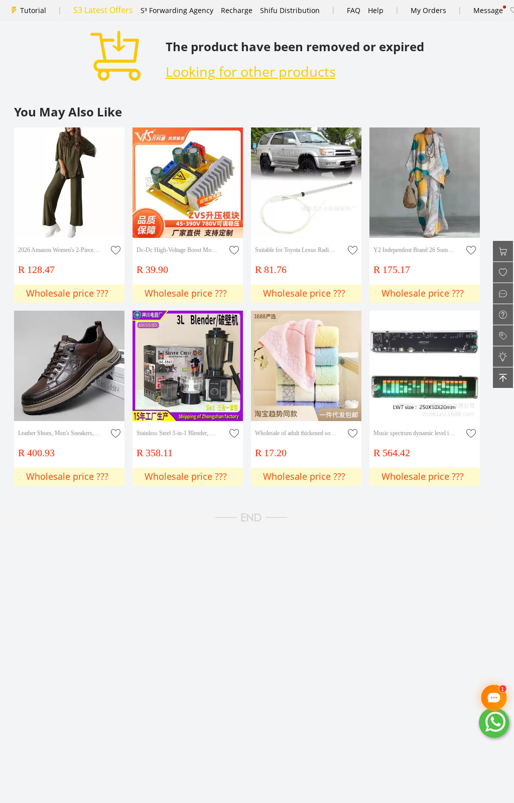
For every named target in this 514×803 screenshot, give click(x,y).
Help (375, 10)
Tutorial (33, 10)
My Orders (428, 10)
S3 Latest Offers (103, 10)
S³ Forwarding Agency (177, 10)
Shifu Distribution (290, 10)
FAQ (353, 10)
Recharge (236, 10)
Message (488, 10)
